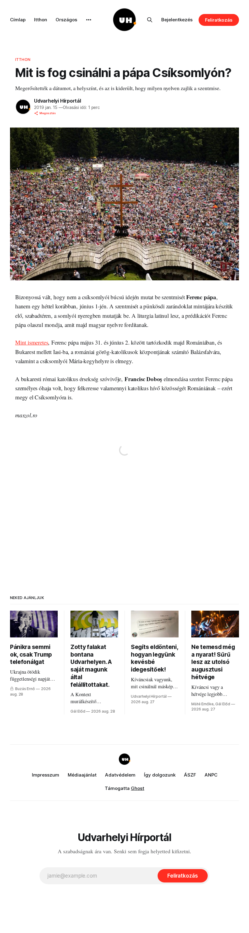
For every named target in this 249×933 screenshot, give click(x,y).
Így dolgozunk (160, 775)
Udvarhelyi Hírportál (57, 101)
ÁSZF (190, 775)
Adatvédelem (120, 775)
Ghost (137, 788)
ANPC (211, 775)
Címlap (18, 20)
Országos (66, 20)
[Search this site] (150, 20)
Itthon (40, 20)
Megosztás (47, 113)
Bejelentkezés (177, 20)
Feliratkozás (219, 20)
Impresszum (45, 775)
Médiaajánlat (82, 775)
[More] (89, 20)
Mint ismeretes (31, 342)
